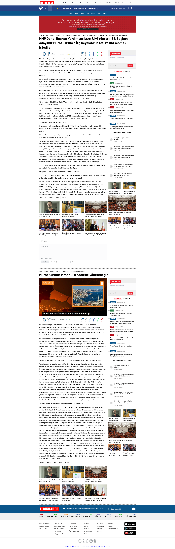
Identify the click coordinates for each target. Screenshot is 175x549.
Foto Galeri (109, 3)
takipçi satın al (58, 534)
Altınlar (86, 523)
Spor (96, 3)
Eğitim (93, 13)
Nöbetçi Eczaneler (59, 528)
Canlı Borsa (72, 523)
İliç (45, 197)
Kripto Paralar (131, 515)
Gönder (45, 262)
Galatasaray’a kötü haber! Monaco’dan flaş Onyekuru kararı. (80, 8)
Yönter (64, 197)
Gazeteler (133, 3)
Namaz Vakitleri (52, 515)
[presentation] (45, 8)
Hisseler (98, 515)
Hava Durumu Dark (44, 523)
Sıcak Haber (100, 534)
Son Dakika (66, 3)
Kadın (101, 3)
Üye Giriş (110, 523)
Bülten (82, 13)
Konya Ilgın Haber (43, 35)
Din (88, 13)
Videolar (117, 3)
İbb (41, 197)
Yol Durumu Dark (44, 526)
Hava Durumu (75, 515)
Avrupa (76, 13)
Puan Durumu (87, 515)
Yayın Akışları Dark (59, 526)
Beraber (49, 462)
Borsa (41, 515)
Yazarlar (124, 3)
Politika (105, 13)
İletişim (74, 546)
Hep (55, 462)
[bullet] (64, 262)
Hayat (99, 13)
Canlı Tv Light (43, 528)
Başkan (42, 462)
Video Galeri (100, 526)
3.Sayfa (70, 13)
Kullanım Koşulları (99, 546)
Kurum (57, 197)
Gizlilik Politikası (81, 546)
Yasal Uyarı (107, 546)
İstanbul (51, 197)
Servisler (74, 3)
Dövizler (86, 526)
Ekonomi (89, 3)
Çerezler (88, 546)
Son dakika (118, 8)
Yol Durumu (118, 515)
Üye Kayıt (110, 526)
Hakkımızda (68, 546)
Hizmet (61, 462)
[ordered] (61, 262)
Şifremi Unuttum (113, 528)
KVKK (92, 546)
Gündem (82, 3)
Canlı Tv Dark (58, 523)
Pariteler (108, 515)
